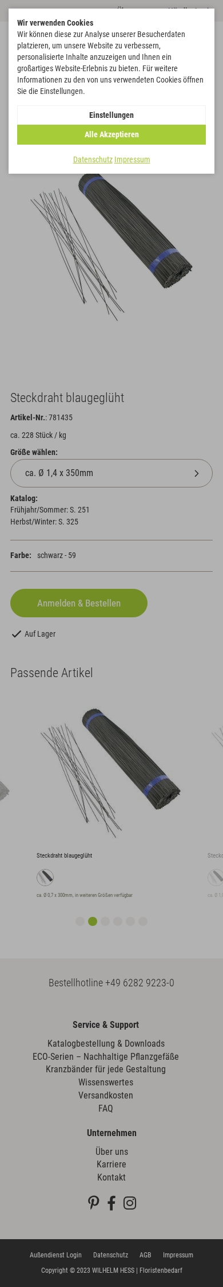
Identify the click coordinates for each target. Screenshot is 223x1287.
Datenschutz (93, 159)
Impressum (132, 159)
